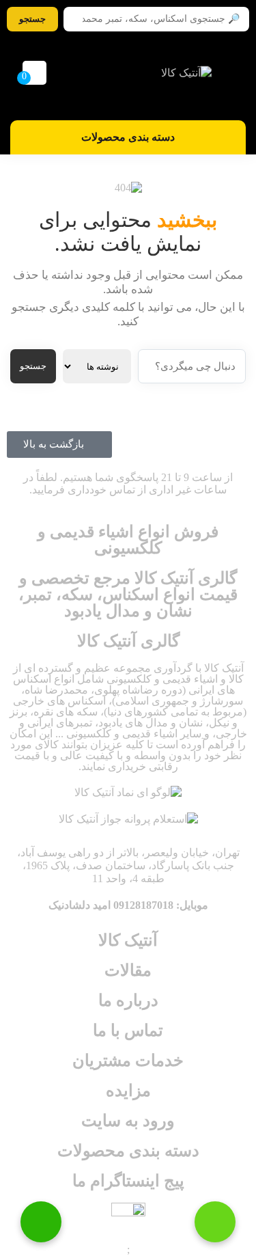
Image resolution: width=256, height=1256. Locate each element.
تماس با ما (128, 1030)
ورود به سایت (128, 1121)
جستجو (33, 366)
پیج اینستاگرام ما (128, 1181)
